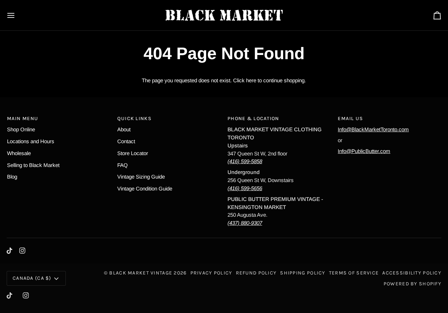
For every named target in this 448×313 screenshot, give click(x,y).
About (124, 129)
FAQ (122, 165)
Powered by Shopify (412, 284)
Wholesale (19, 153)
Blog (12, 177)
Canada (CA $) (32, 278)
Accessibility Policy (411, 273)
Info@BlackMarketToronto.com (373, 129)
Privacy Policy (211, 273)
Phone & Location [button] (253, 118)
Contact (126, 141)
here (251, 80)
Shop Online (21, 129)
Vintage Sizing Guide (141, 177)
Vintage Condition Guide (144, 189)
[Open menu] (17, 15)
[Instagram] (22, 251)
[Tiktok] (9, 251)
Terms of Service (354, 273)
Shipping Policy (302, 273)
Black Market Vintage (140, 273)
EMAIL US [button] (350, 118)
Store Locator (132, 153)
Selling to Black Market (33, 165)
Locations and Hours (30, 141)
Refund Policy (256, 273)
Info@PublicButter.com (364, 151)
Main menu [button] (22, 118)
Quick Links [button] (134, 118)
